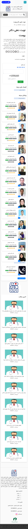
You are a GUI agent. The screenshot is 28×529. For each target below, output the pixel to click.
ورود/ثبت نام (5, 2)
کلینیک (18, 497)
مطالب (18, 495)
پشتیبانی (17, 499)
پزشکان (18, 493)
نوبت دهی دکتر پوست (21, 278)
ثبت (20, 82)
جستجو (5, 15)
